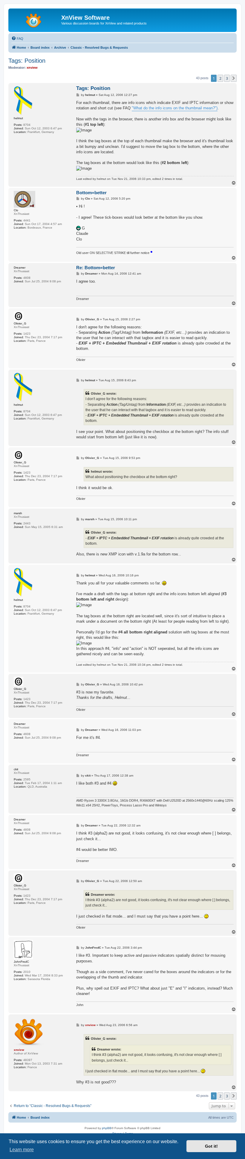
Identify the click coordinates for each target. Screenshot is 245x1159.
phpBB (106, 1128)
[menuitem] (17, 38)
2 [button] (220, 78)
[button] (234, 78)
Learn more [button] (22, 1149)
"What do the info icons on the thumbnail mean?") (175, 108)
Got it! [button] (211, 1146)
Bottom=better (91, 192)
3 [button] (227, 78)
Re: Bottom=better (95, 267)
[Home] (35, 19)
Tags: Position (26, 60)
